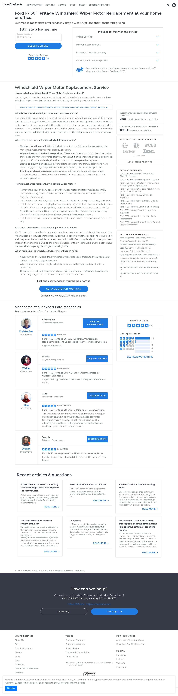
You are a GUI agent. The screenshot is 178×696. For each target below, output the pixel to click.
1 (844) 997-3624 (76, 604)
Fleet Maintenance (24, 648)
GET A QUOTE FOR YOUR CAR (63, 289)
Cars (17, 660)
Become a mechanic (99, 5)
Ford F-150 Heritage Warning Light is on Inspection (138, 211)
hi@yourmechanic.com (98, 604)
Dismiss (11, 688)
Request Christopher (95, 323)
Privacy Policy (72, 648)
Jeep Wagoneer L (128, 238)
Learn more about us (140, 162)
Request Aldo (97, 395)
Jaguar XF (124, 267)
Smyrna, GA (142, 241)
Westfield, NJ (153, 254)
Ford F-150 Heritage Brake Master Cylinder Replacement (139, 202)
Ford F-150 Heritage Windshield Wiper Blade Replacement (137, 174)
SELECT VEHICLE (38, 46)
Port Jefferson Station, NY (139, 268)
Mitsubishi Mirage (128, 258)
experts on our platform (141, 130)
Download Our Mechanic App (130, 644)
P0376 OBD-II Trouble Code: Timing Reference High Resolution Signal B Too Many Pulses (39, 487)
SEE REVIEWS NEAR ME (140, 357)
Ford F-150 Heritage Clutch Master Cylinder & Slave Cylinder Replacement (139, 184)
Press (17, 644)
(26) (47, 58)
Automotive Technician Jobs (130, 640)
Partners (19, 672)
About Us (19, 640)
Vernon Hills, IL (150, 244)
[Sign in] (174, 5)
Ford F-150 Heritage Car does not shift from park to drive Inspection (140, 190)
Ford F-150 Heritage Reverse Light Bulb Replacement (138, 217)
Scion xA (124, 241)
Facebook (121, 655)
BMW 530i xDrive (128, 261)
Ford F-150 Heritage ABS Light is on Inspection (136, 196)
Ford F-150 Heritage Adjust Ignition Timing (139, 207)
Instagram (121, 667)
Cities (17, 656)
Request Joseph (97, 439)
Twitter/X (120, 663)
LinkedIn (120, 659)
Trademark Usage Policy (77, 652)
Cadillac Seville (126, 244)
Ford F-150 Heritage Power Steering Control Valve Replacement (140, 223)
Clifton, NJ (145, 251)
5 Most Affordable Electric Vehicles (88, 484)
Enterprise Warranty (75, 644)
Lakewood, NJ (152, 258)
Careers (18, 652)
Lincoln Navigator (128, 273)
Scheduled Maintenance (26, 668)
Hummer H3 (125, 251)
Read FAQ (63, 611)
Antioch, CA (150, 238)
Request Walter (97, 358)
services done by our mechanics (143, 119)
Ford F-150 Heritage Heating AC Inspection (139, 179)
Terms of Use (72, 656)
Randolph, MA (144, 248)
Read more (51, 507)
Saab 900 (124, 248)
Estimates (19, 664)
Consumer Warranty (75, 640)
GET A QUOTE (114, 611)
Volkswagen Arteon (128, 254)
